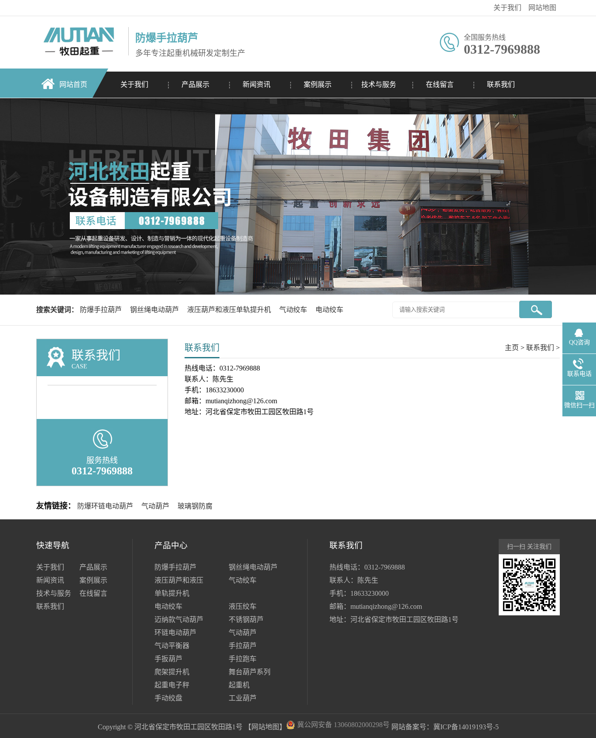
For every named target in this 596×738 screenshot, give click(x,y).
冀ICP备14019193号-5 (466, 727)
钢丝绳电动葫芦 (155, 309)
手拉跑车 (243, 658)
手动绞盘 (168, 698)
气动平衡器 (171, 645)
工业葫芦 (243, 698)
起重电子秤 (171, 685)
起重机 (239, 685)
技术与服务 (378, 84)
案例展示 (318, 84)
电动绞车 (329, 309)
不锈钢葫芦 (246, 619)
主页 (512, 347)
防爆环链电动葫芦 (105, 506)
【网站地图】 (265, 727)
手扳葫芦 (168, 658)
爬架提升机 (171, 672)
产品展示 (195, 84)
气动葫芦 (155, 506)
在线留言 (440, 84)
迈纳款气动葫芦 (178, 619)
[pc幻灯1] (298, 196)
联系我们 (501, 84)
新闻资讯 (257, 84)
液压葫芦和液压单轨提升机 (230, 309)
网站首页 (73, 84)
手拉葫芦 (243, 645)
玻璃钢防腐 (195, 506)
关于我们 (507, 7)
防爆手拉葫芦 (101, 309)
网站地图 (542, 7)
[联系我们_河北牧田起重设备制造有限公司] (80, 20)
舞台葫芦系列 (250, 672)
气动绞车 (294, 309)
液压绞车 (243, 606)
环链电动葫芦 (175, 632)
